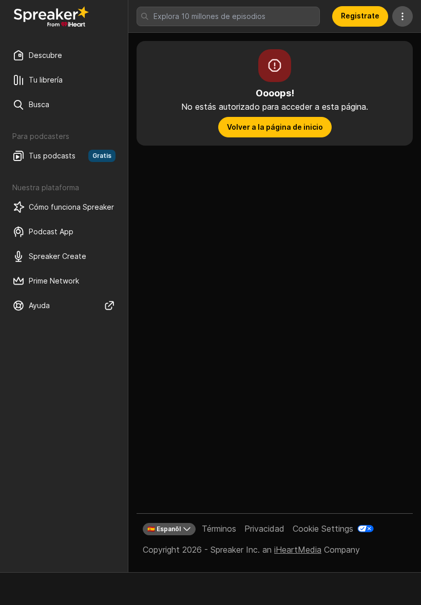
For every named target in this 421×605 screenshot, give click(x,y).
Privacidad (264, 528)
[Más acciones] (402, 16)
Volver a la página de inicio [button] (275, 127)
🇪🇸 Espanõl (164, 529)
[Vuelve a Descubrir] (51, 16)
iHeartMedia (297, 549)
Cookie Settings (323, 528)
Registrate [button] (360, 15)
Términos (219, 528)
